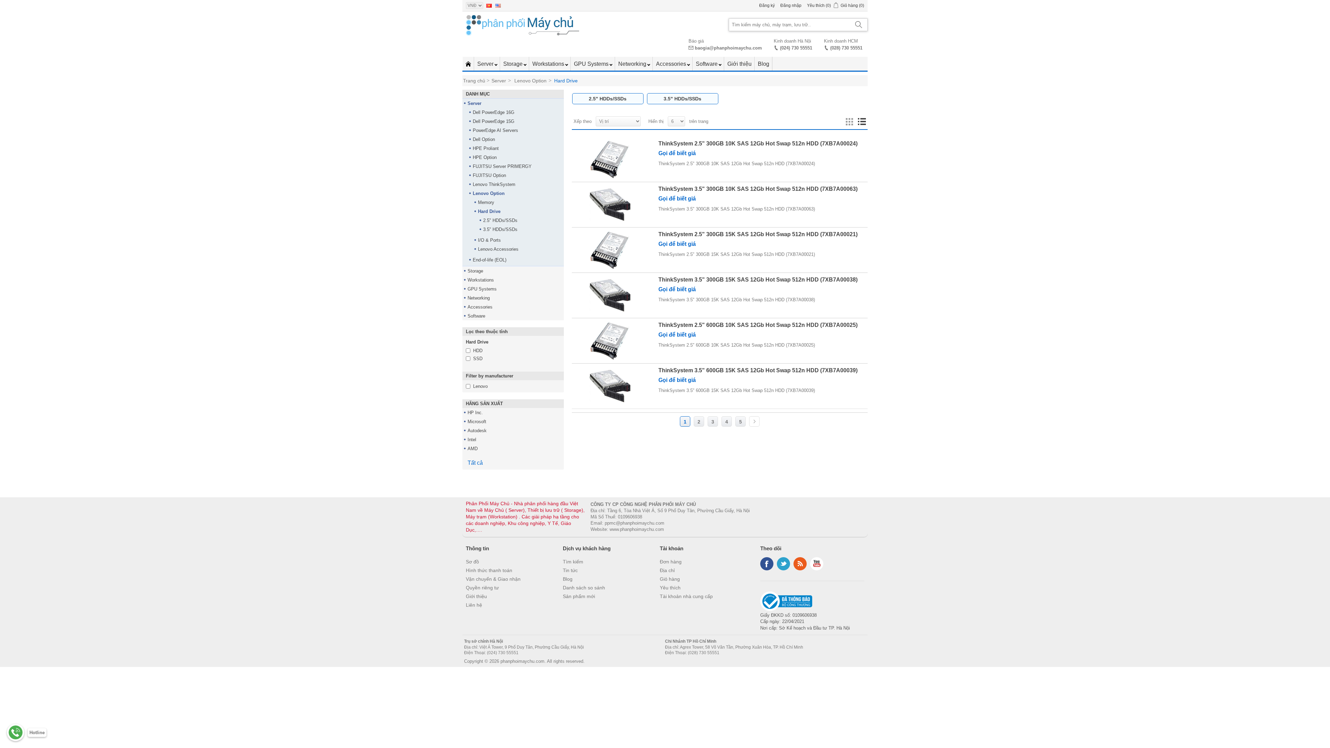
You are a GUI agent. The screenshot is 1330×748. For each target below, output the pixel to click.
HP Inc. (475, 412)
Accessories (672, 64)
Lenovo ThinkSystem (494, 184)
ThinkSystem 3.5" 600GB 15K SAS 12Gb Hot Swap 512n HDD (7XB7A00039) (758, 370)
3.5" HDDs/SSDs (500, 229)
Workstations (549, 64)
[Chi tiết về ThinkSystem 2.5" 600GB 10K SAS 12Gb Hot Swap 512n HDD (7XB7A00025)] (610, 341)
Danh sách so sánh (584, 587)
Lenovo (480, 386)
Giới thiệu (739, 64)
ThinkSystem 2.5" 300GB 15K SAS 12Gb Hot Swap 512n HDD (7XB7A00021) (758, 234)
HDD (477, 350)
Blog (763, 64)
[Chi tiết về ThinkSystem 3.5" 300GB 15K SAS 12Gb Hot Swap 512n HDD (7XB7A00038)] (610, 295)
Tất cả (475, 463)
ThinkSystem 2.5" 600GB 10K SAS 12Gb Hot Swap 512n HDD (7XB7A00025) (758, 325)
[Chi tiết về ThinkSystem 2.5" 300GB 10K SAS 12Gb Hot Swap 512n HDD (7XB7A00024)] (610, 159)
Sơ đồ (472, 561)
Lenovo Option (489, 193)
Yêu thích (670, 587)
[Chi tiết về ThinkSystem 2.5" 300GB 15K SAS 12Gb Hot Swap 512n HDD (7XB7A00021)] (610, 250)
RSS (800, 563)
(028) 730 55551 (846, 48)
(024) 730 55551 (796, 48)
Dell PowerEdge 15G (493, 121)
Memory (486, 202)
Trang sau (754, 421)
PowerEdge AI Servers (495, 130)
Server (486, 64)
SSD (477, 358)
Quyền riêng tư (482, 587)
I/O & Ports (489, 240)
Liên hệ (474, 605)
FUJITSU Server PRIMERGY (502, 166)
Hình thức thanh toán (489, 570)
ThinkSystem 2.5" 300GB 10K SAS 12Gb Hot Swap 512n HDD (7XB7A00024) (758, 143)
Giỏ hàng (670, 579)
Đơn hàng (671, 561)
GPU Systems (592, 64)
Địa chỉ (667, 570)
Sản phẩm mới (579, 596)
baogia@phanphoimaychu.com (728, 48)
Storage (513, 64)
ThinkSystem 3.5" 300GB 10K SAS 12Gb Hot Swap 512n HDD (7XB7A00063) (758, 189)
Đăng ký (767, 5)
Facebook (766, 563)
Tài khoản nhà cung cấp (686, 596)
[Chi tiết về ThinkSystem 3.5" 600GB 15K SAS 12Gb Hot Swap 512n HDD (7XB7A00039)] (610, 386)
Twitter (783, 563)
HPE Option (485, 157)
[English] (498, 5)
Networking (633, 64)
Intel (472, 439)
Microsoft (477, 421)
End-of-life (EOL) (489, 259)
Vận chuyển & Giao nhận (493, 579)
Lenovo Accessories (498, 249)
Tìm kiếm (573, 561)
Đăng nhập (790, 5)
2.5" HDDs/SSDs (500, 220)
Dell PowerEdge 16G (493, 112)
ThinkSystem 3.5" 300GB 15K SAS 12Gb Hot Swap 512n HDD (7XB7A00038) (758, 280)
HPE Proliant (486, 148)
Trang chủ (474, 80)
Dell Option (484, 139)
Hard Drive (489, 211)
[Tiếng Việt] (489, 5)
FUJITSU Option (489, 175)
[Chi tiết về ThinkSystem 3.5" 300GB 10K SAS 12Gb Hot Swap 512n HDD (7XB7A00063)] (610, 204)
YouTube (816, 563)
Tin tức (570, 570)
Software (707, 64)
